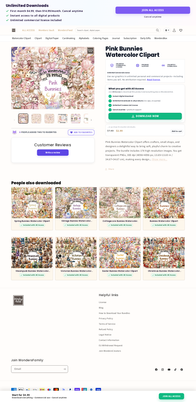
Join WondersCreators (110, 350)
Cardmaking (68, 38)
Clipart (38, 38)
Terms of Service (107, 324)
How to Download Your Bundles (114, 313)
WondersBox (160, 38)
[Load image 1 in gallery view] (23, 118)
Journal (116, 38)
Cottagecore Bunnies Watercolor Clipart (120, 221)
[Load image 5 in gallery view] (75, 118)
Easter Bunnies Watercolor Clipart (120, 271)
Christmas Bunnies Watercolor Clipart (164, 271)
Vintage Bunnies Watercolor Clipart (76, 221)
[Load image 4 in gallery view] (62, 118)
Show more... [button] (159, 159)
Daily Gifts (145, 38)
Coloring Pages (100, 38)
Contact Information (109, 340)
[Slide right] (91, 120)
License (102, 302)
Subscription (130, 38)
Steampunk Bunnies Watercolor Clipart (32, 271)
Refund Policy (106, 329)
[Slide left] (14, 120)
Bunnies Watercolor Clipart (164, 221)
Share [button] (111, 169)
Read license (153, 79)
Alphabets (84, 38)
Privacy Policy (106, 318)
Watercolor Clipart (21, 38)
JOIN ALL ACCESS (153, 10)
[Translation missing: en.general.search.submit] (157, 30)
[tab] (119, 65)
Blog (101, 307)
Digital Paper (52, 38)
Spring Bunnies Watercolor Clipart (32, 221)
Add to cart (177, 131)
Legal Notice (105, 334)
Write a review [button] (52, 152)
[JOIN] (64, 369)
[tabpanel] (145, 76)
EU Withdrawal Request (111, 345)
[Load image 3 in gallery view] (49, 118)
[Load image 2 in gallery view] (36, 118)
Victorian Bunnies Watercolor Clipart (76, 271)
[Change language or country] (167, 30)
